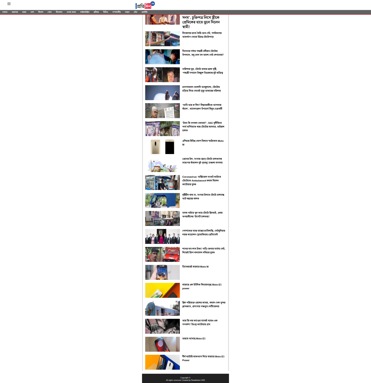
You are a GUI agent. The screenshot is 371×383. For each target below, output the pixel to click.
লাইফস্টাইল (84, 12)
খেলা (50, 12)
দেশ (32, 12)
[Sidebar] (9, 3)
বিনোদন (59, 12)
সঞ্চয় (127, 12)
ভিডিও (105, 12)
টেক (135, 12)
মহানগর (15, 12)
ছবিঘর (96, 12)
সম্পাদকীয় (116, 12)
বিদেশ (40, 12)
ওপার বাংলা (71, 12)
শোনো (4, 12)
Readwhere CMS (198, 380)
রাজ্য (24, 12)
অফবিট (144, 12)
